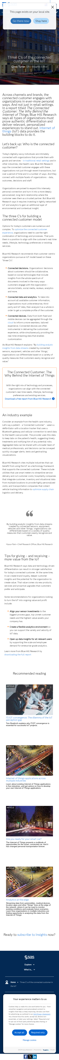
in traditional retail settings (36, 160)
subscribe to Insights (32, 935)
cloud (10, 322)
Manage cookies (29, 1040)
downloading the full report (17, 654)
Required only (38, 1032)
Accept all (19, 1032)
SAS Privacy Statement (41, 1014)
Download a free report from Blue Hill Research (28, 398)
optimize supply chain (43, 489)
